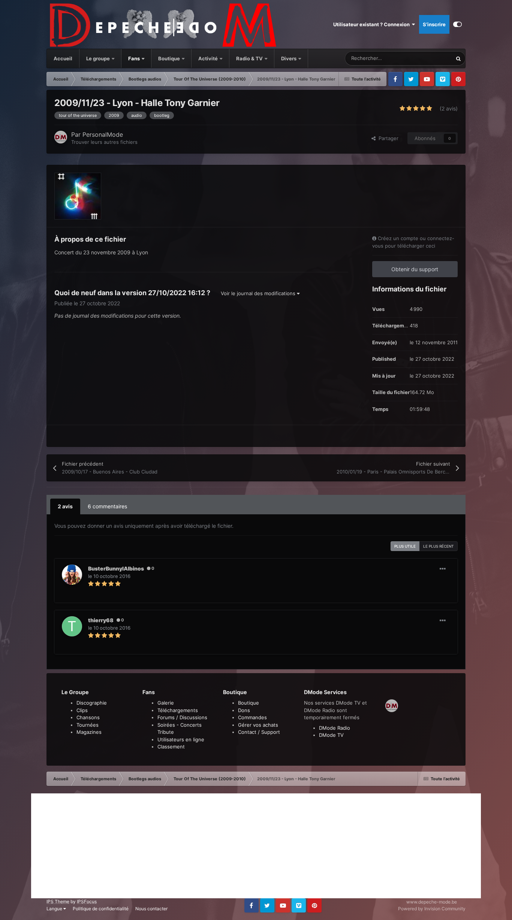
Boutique (169, 58)
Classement (171, 747)
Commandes (252, 717)
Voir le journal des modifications (259, 293)
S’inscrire (434, 24)
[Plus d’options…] (442, 569)
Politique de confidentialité (101, 908)
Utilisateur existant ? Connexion (372, 24)
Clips (82, 710)
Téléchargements (177, 710)
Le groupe (98, 58)
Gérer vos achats (258, 725)
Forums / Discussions (182, 717)
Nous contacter (151, 908)
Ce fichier (431, 58)
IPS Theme (57, 901)
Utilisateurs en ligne (180, 739)
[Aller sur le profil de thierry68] (72, 626)
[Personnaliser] (457, 24)
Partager (387, 138)
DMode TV (331, 735)
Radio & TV (250, 58)
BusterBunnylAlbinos (116, 568)
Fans (134, 58)
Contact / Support (259, 732)
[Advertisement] (256, 845)
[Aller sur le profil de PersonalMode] (60, 137)
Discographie (91, 703)
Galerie (165, 703)
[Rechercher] (458, 58)
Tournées (87, 725)
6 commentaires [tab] (107, 506)
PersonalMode (102, 134)
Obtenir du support (414, 269)
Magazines (89, 732)
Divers (289, 58)
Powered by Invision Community (432, 908)
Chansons (88, 717)
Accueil (63, 58)
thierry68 (101, 620)
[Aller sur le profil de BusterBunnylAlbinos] (72, 575)
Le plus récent (438, 546)
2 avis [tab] (65, 506)
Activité (208, 58)
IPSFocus (87, 901)
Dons (244, 710)
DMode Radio (334, 728)
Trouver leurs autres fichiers (104, 142)
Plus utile (405, 546)
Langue (54, 908)
